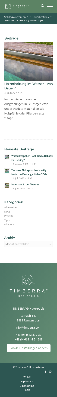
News (7, 211)
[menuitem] (41, 6)
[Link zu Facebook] (45, 371)
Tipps (7, 220)
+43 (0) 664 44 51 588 (28, 339)
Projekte (8, 215)
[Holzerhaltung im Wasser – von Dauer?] (28, 61)
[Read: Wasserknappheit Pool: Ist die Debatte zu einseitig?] (7, 157)
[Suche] (41, 6)
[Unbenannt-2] (23, 6)
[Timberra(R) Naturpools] (28, 286)
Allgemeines (10, 207)
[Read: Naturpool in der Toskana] (7, 185)
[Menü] (48, 6)
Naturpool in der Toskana (25, 184)
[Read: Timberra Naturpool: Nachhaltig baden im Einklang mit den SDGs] (7, 171)
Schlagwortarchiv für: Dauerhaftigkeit (28, 17)
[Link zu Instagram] (50, 371)
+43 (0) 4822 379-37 (28, 335)
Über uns (9, 224)
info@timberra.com (28, 327)
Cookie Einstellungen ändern (29, 348)
